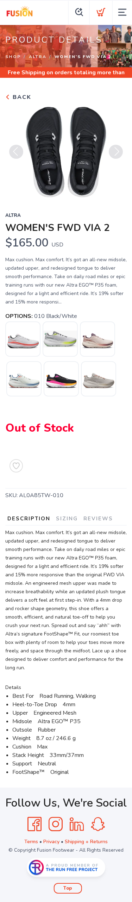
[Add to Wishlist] (16, 465)
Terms (31, 841)
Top (67, 888)
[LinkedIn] (76, 824)
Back (21, 97)
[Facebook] (34, 824)
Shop (13, 56)
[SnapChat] (97, 824)
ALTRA (37, 56)
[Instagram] (55, 824)
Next (116, 152)
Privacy (51, 841)
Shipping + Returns (86, 841)
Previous (16, 152)
